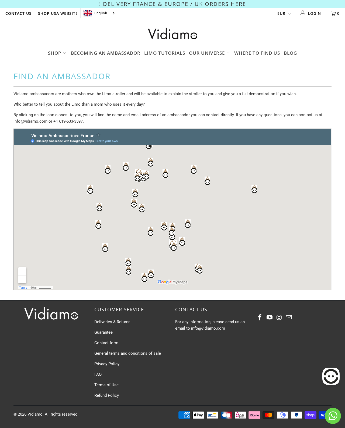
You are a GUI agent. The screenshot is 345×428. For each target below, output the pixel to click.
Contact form (106, 342)
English (100, 13)
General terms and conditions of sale (127, 353)
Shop (55, 53)
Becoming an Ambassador (105, 53)
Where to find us (257, 53)
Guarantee (103, 332)
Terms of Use (106, 384)
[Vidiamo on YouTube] (270, 317)
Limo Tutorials (164, 53)
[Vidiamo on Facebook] (260, 317)
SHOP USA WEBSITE (58, 13)
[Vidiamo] (172, 34)
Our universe (207, 53)
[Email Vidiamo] (289, 317)
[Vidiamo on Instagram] (279, 317)
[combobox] (99, 13)
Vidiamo (35, 414)
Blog (290, 53)
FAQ (98, 374)
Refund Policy (106, 395)
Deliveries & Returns (112, 321)
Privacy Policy (106, 363)
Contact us (18, 13)
